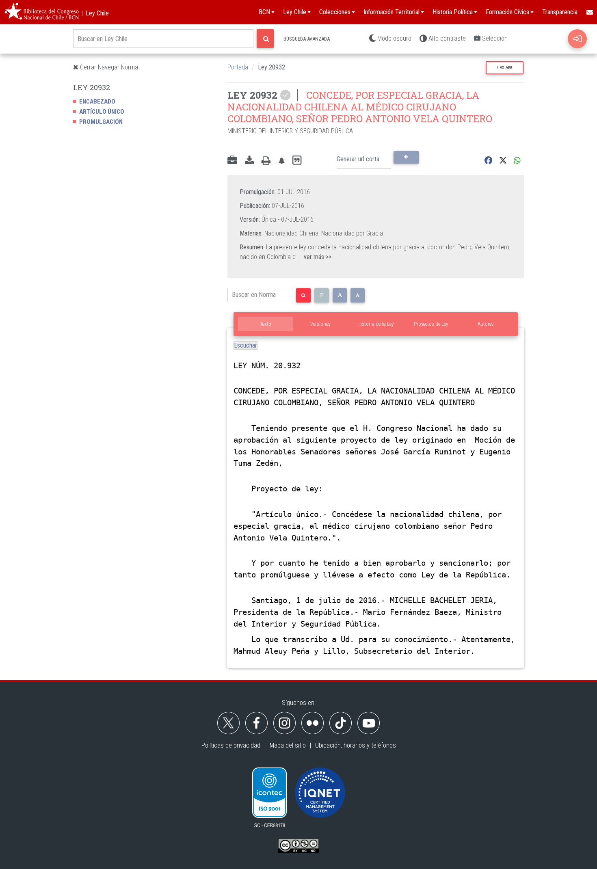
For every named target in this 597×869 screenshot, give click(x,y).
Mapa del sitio (288, 745)
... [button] (314, 257)
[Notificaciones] (281, 160)
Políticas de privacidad (230, 745)
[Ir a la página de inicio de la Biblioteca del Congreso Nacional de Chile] (41, 12)
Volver (505, 67)
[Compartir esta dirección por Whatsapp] (517, 160)
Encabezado (97, 101)
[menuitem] (589, 12)
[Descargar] (249, 160)
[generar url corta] (406, 157)
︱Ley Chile (94, 13)
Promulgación (101, 121)
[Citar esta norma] (296, 160)
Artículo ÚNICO (101, 111)
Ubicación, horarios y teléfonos (355, 745)
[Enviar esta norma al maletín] (232, 160)
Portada (237, 67)
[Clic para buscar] (265, 38)
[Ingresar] (577, 38)
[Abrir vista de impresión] (266, 160)
